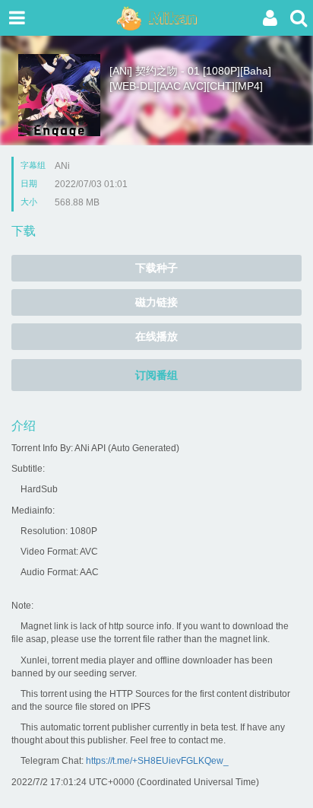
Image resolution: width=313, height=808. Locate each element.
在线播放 (156, 336)
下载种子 (156, 268)
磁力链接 (156, 302)
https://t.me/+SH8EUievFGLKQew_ (157, 761)
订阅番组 (156, 375)
